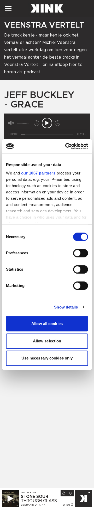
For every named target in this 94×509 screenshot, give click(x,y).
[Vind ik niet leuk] (70, 493)
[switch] (80, 253)
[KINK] (83, 498)
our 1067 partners (38, 173)
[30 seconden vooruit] (57, 123)
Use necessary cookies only (47, 358)
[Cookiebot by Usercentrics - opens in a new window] (66, 146)
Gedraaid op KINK (33, 504)
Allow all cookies (47, 323)
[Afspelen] (47, 123)
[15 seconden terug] (36, 123)
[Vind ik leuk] (64, 493)
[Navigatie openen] (8, 8)
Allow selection (47, 341)
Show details (66, 307)
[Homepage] (47, 8)
